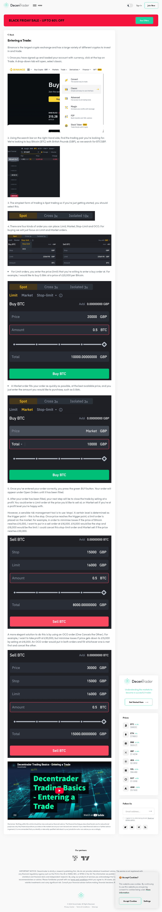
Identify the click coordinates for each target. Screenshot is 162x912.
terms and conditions (79, 879)
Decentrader (76, 904)
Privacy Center (69, 907)
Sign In (139, 5)
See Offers (144, 20)
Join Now (151, 5)
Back (11, 34)
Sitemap (95, 907)
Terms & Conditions (83, 907)
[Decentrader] (16, 5)
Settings (147, 901)
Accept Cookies (130, 901)
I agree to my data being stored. (140, 819)
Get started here (136, 702)
